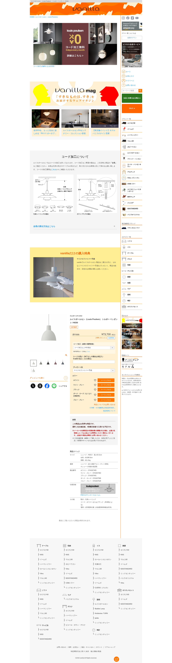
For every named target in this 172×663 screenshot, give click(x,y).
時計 (128, 301)
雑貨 (128, 277)
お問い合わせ (61, 647)
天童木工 (98, 564)
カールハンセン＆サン (48, 569)
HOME (32, 17)
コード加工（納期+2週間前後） (84, 344)
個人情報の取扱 (96, 651)
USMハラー (131, 184)
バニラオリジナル (133, 214)
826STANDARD (132, 209)
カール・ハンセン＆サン (134, 165)
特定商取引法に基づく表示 (80, 651)
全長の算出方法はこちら (44, 226)
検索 (140, 90)
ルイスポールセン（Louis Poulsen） (47, 17)
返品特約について (109, 411)
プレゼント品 (78, 367)
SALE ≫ (132, 108)
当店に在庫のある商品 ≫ (132, 98)
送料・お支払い (73, 647)
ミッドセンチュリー (47, 583)
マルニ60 (130, 141)
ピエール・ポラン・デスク (75, 625)
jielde (97, 618)
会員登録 (111, 338)
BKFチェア (131, 197)
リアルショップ (110, 647)
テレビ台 (130, 271)
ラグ (128, 289)
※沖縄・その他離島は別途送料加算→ (102, 408)
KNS (41, 555)
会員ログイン (132, 38)
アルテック (131, 172)
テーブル (130, 253)
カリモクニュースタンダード (134, 190)
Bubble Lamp (100, 609)
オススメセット (132, 306)
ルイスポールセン (133, 153)
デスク (129, 259)
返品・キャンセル (87, 647)
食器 (128, 283)
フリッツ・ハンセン (134, 159)
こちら (88, 351)
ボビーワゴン (132, 147)
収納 (128, 265)
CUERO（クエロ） (102, 588)
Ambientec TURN (101, 613)
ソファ (129, 241)
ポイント (99, 647)
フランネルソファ (133, 228)
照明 (128, 295)
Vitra (41, 573)
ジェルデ (130, 203)
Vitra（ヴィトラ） (133, 178)
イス (128, 247)
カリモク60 (131, 123)
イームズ (130, 129)
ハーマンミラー (132, 135)
